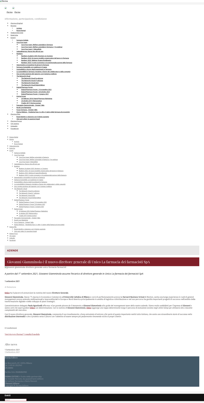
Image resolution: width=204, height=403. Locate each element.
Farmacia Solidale (19, 153)
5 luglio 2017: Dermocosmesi (28, 216)
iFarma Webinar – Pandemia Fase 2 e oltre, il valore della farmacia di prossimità (43, 112)
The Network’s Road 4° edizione (29, 193)
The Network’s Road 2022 (27, 195)
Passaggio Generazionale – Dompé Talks (27, 218)
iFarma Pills (15, 114)
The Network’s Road (20, 189)
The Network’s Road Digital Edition (30, 198)
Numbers (17, 166)
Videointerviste (17, 33)
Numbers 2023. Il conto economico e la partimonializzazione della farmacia (42, 175)
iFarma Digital (17, 23)
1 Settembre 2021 (12, 352)
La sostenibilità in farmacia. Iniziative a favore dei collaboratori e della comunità (39, 184)
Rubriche (14, 35)
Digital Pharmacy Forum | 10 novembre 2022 (33, 202)
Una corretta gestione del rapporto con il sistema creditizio (37, 74)
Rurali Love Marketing (21, 220)
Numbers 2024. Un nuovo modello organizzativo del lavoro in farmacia (41, 171)
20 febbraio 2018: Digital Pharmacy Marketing (33, 211)
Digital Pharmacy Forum (21, 200)
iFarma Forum (18, 209)
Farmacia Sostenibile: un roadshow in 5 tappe (28, 180)
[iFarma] (12, 12)
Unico (88, 308)
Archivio (16, 142)
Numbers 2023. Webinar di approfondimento (33, 173)
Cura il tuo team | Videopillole (28, 162)
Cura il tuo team (19, 155)
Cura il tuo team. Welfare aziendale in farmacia (34, 157)
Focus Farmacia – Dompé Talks (24, 222)
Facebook (15, 129)
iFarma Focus (16, 121)
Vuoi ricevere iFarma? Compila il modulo (22, 334)
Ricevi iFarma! (21, 31)
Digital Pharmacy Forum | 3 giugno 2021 (35, 94)
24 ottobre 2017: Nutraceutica (28, 213)
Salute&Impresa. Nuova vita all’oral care (30, 51)
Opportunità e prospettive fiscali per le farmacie (29, 177)
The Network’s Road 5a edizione (29, 191)
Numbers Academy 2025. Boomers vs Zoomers (33, 168)
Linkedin (14, 126)
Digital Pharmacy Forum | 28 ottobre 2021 (32, 204)
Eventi (13, 38)
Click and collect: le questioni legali (28, 119)
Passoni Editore (12, 383)
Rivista (13, 26)
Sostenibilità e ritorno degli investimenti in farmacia (30, 182)
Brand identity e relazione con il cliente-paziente (29, 229)
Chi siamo (15, 124)
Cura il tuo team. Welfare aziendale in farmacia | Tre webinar (38, 159)
